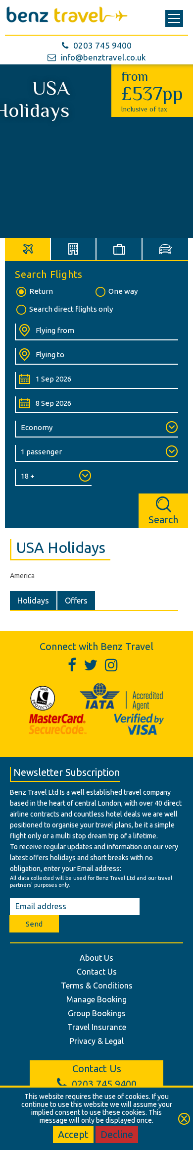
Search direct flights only (71, 309)
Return (41, 291)
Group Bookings (97, 1013)
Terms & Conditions (97, 985)
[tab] (28, 249)
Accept (73, 1134)
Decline (116, 1134)
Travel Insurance (96, 1027)
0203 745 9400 (102, 45)
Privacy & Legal (97, 1041)
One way (123, 291)
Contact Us (97, 971)
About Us (96, 957)
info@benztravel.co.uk (103, 57)
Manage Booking (96, 999)
